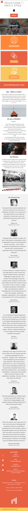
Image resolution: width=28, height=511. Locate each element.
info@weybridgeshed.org (15, 461)
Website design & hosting (22, 509)
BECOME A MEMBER (14, 46)
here (21, 487)
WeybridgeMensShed (15, 466)
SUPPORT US (14, 61)
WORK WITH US (14, 77)
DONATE (14, 15)
